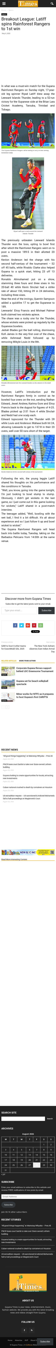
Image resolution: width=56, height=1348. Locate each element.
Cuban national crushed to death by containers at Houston (27, 787)
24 (6, 1165)
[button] (52, 3)
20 (30, 1160)
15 (44, 1155)
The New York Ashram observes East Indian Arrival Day (42, 649)
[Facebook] (24, 1330)
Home (10, 1340)
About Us (34, 1340)
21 (37, 1160)
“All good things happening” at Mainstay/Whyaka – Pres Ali (27, 756)
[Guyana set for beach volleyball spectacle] (8, 684)
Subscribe (46, 610)
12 (22, 1155)
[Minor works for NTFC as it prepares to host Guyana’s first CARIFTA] (8, 697)
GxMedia (29, 1345)
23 (51, 1160)
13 (30, 1155)
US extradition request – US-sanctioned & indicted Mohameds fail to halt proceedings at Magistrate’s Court (29, 797)
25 (14, 1165)
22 (44, 1160)
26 (22, 1165)
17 (6, 1160)
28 (37, 1165)
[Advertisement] (28, 59)
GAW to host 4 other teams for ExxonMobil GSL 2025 (13, 647)
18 (14, 1160)
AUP (26, 1340)
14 (37, 1155)
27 (30, 1165)
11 (14, 1155)
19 (22, 1160)
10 (6, 1155)
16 (51, 1155)
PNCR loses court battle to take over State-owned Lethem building (27, 765)
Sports (4, 14)
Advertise (18, 1340)
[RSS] (31, 1330)
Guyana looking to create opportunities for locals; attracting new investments (28, 776)
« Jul (3, 1174)
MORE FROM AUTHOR (27, 661)
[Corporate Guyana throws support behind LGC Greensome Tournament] (8, 671)
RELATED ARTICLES (8, 661)
